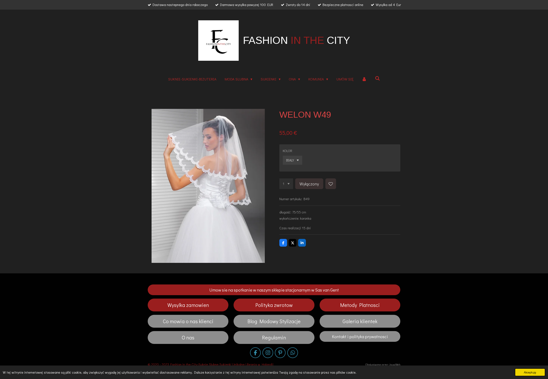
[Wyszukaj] (377, 78)
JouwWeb (394, 365)
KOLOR (287, 150)
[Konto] (364, 79)
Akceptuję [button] (530, 372)
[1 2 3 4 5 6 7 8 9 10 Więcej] (286, 183)
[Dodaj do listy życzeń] (330, 183)
